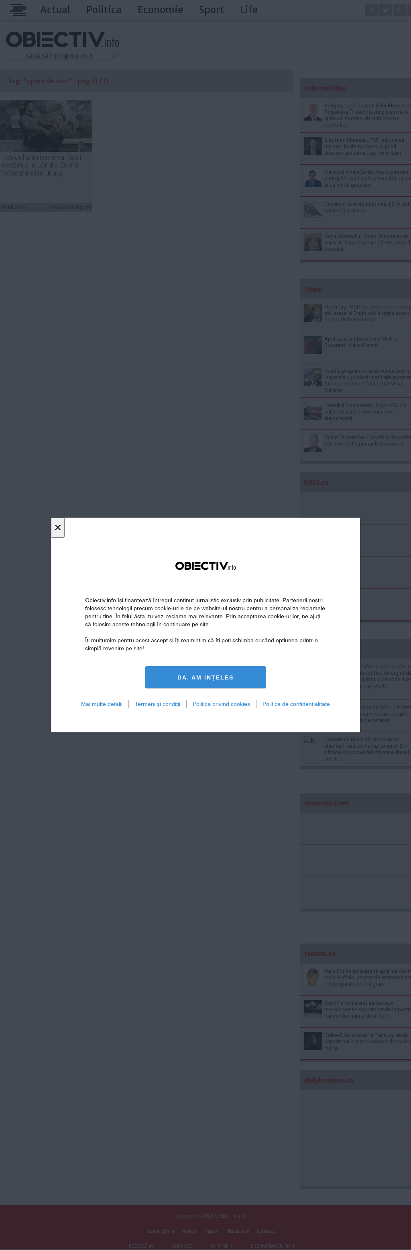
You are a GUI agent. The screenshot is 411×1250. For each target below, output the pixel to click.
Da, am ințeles (205, 677)
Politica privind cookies (221, 704)
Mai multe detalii (101, 704)
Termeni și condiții (157, 704)
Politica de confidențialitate (296, 704)
